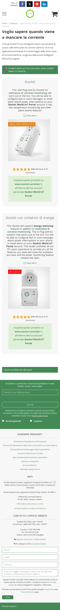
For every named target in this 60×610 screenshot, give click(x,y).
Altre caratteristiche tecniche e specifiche (30, 457)
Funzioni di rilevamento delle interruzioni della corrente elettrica (30, 445)
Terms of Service (27, 592)
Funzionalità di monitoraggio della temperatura (30, 449)
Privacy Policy (49, 589)
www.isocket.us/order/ (28, 184)
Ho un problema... (30, 465)
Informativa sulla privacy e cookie (30, 504)
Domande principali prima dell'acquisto (30, 441)
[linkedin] (44, 4)
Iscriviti (30, 404)
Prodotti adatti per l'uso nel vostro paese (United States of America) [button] (31, 70)
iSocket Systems (10, 606)
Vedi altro (31, 115)
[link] (6, 68)
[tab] (30, 69)
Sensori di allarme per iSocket (30, 453)
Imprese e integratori (30, 461)
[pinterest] (37, 4)
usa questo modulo (38, 544)
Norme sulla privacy (40, 416)
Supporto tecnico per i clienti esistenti (31, 539)
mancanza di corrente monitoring (28, 92)
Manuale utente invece (30, 469)
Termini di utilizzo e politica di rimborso (30, 508)
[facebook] (22, 4)
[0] (54, 11)
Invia (8, 597)
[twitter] (30, 4)
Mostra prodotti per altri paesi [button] (18, 369)
